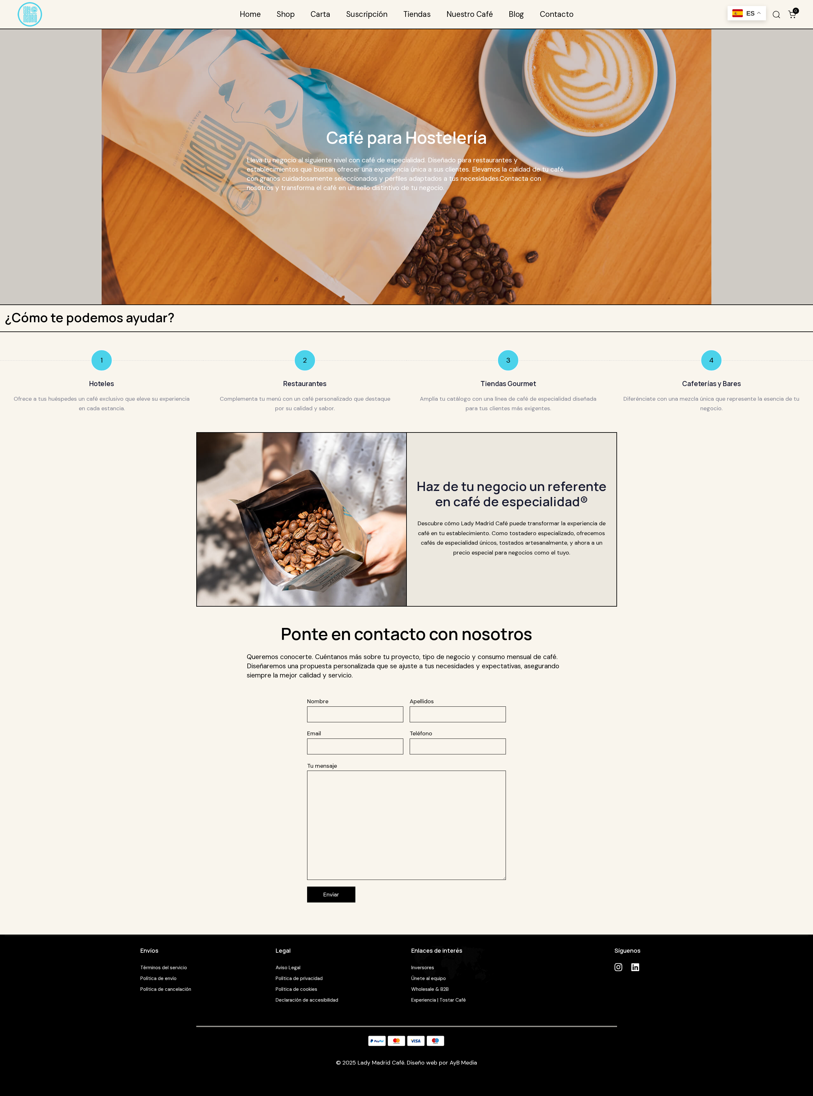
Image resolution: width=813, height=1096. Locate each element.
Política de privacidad (299, 978)
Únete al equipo (428, 978)
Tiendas (417, 14)
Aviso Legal (288, 967)
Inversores (422, 967)
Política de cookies (296, 989)
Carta (320, 14)
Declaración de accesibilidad (307, 1000)
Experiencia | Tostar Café (438, 1000)
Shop (286, 14)
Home (250, 14)
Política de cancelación (165, 989)
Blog (516, 14)
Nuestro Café (470, 14)
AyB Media (463, 1062)
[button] (776, 14)
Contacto (557, 14)
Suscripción (366, 14)
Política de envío (158, 978)
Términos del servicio (163, 967)
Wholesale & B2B (430, 989)
